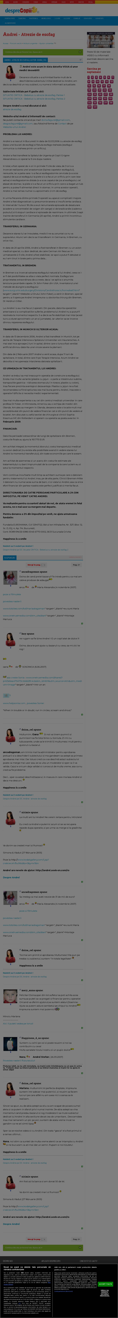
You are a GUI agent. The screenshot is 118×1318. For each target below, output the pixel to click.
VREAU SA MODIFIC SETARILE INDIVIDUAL (104, 1293)
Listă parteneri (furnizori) (63, 1291)
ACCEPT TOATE (105, 1284)
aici (19, 1303)
